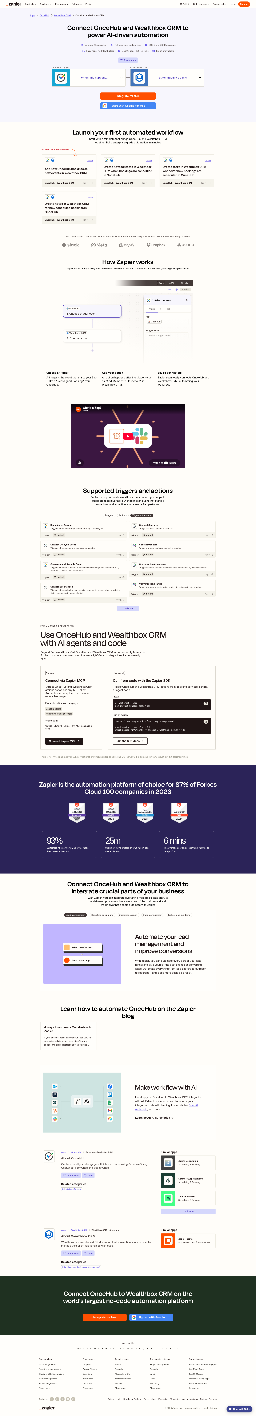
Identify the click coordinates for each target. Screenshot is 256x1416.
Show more (44, 1388)
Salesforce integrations (50, 1369)
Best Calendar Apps (197, 1383)
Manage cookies (192, 1408)
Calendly (119, 1369)
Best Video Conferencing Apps (202, 1364)
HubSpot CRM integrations (51, 1374)
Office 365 (87, 1383)
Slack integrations (47, 1364)
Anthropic (141, 1109)
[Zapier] (13, 4)
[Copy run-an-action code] (206, 722)
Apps (32, 15)
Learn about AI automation (152, 1117)
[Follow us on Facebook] (52, 1399)
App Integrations (190, 1399)
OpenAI (193, 1105)
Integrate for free (128, 96)
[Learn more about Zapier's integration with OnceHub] (49, 1156)
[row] (73, 308)
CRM (152, 1378)
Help (90, 1175)
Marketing (154, 1383)
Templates (175, 1399)
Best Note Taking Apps (198, 1378)
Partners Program (208, 1399)
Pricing (111, 1399)
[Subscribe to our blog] (73, 1399)
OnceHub (44, 15)
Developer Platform (132, 1399)
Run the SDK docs (128, 741)
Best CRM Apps (195, 1374)
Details (90, 160)
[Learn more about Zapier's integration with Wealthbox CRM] (49, 1234)
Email (152, 1374)
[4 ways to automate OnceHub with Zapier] (68, 1036)
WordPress (88, 1378)
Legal (205, 1408)
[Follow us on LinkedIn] (57, 1399)
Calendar (154, 1369)
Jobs (154, 1399)
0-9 (79, 1348)
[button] (128, 105)
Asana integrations (48, 1383)
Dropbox (87, 1364)
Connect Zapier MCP (62, 741)
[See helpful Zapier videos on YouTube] (68, 1399)
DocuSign (87, 1374)
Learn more (73, 1175)
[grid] (73, 308)
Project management (159, 1364)
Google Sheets (90, 1369)
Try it (85, 183)
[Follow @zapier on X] (62, 1399)
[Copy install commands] (206, 703)
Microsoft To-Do (122, 1374)
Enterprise (163, 1399)
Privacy (213, 1408)
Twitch (118, 1364)
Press (146, 1399)
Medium (119, 1383)
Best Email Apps (196, 1369)
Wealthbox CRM (62, 15)
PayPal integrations (48, 1378)
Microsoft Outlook (123, 1378)
